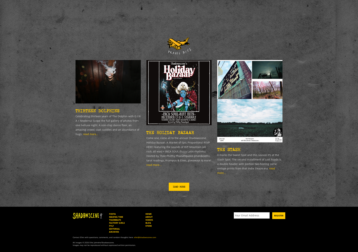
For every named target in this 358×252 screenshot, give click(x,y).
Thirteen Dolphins (98, 110)
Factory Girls (117, 222)
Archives (114, 231)
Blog (148, 222)
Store (148, 225)
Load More (179, 186)
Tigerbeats (115, 219)
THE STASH (229, 149)
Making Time (116, 216)
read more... (90, 134)
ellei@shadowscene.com (145, 237)
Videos (149, 219)
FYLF (111, 225)
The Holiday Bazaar (170, 132)
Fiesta (112, 213)
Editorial (114, 228)
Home (148, 213)
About (149, 216)
